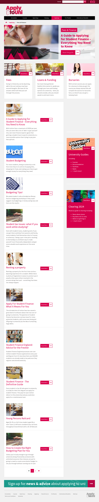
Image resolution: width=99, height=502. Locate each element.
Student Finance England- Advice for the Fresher (19, 346)
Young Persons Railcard (18, 418)
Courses (25, 18)
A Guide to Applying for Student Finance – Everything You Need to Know (21, 121)
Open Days (35, 18)
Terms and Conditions (10, 496)
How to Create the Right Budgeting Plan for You (18, 449)
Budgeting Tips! (14, 192)
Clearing (46, 18)
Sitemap (75, 494)
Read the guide (68, 52)
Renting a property (16, 267)
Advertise (20, 496)
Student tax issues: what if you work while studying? (22, 225)
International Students (82, 18)
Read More (24, 74)
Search (59, 1)
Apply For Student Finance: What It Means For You (20, 305)
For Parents (68, 18)
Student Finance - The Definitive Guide (17, 383)
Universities (14, 18)
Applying (56, 18)
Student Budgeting (16, 160)
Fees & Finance (21, 22)
